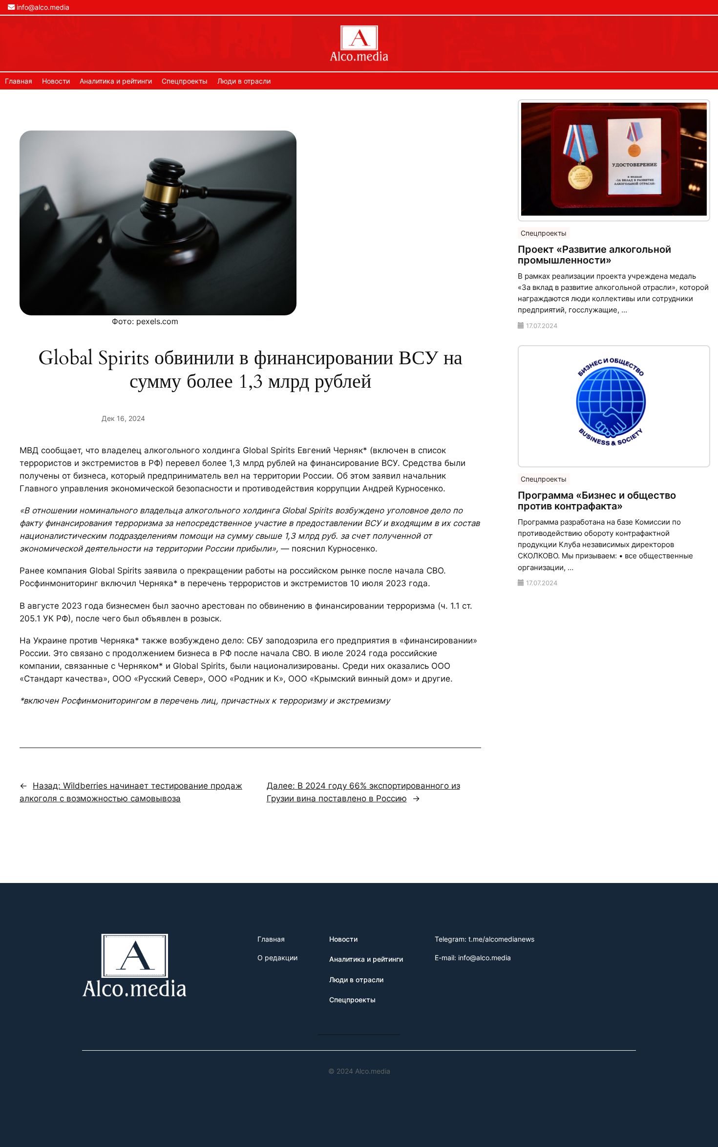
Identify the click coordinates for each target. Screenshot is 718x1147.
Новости (56, 81)
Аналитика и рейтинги (116, 81)
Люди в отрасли (244, 81)
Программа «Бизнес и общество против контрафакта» (597, 500)
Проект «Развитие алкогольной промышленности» (594, 254)
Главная (18, 81)
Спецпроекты (185, 81)
